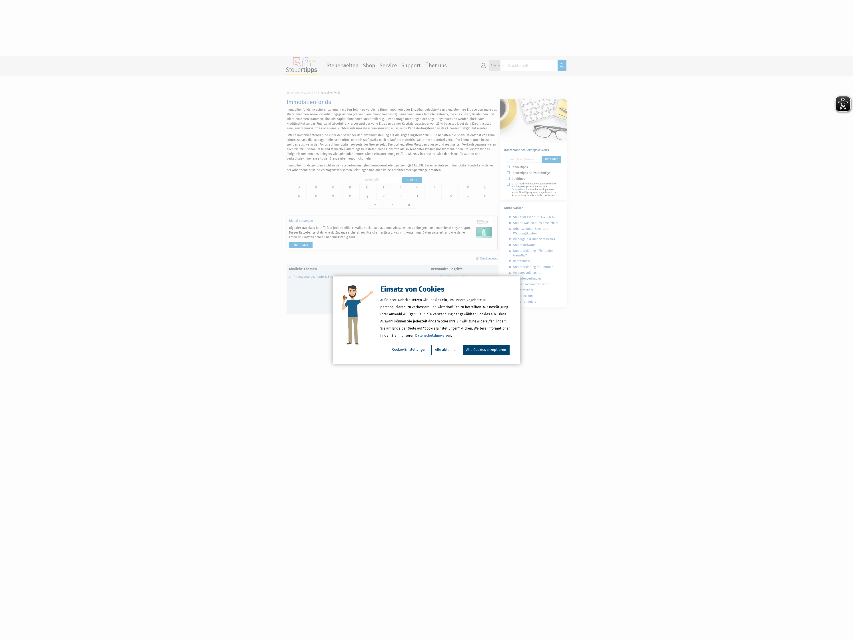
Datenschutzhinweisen (433, 335)
